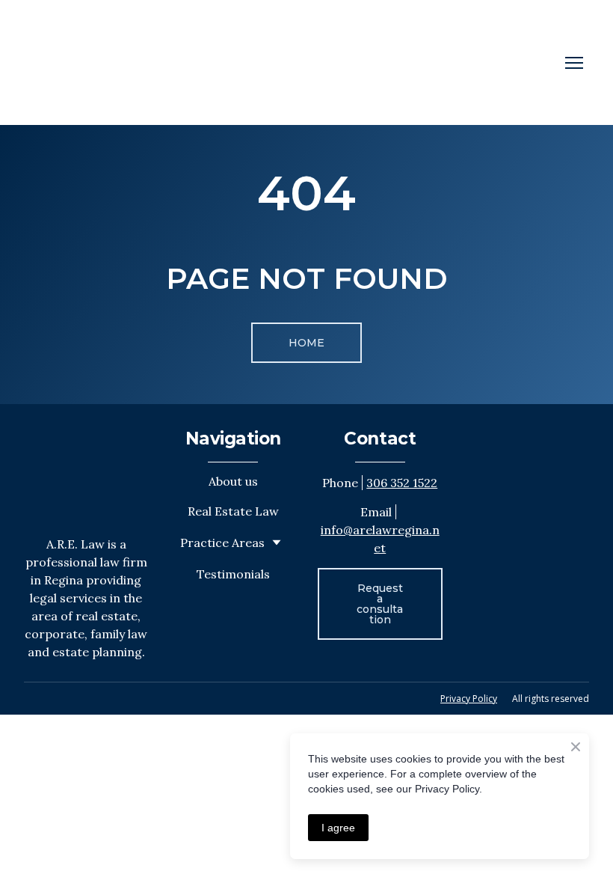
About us (233, 481)
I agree (338, 828)
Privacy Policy (468, 698)
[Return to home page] (79, 62)
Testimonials (233, 573)
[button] (306, 343)
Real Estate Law (233, 511)
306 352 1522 (401, 482)
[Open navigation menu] (574, 63)
